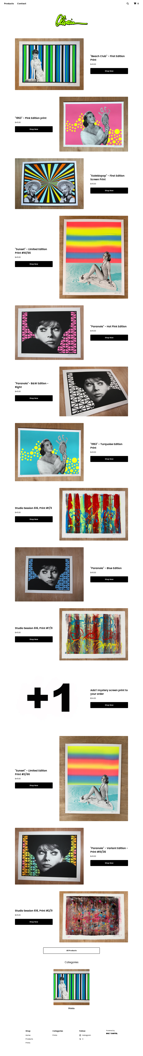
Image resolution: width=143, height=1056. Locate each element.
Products (9, 3)
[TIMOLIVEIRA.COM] (71, 20)
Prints (28, 1043)
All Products (71, 950)
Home (28, 1035)
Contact (21, 3)
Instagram (86, 1035)
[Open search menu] (128, 4)
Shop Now (109, 71)
